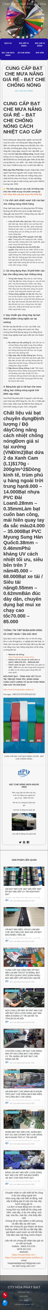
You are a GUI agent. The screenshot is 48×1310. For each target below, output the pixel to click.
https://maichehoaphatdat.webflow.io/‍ (24, 1257)
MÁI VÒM (40, 53)
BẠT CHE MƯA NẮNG (8, 54)
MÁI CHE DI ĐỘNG (40, 44)
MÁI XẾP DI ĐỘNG (24, 44)
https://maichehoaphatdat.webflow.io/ (18, 689)
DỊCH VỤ (8, 43)
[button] (40, 14)
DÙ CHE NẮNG (24, 53)
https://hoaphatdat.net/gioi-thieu (21, 657)
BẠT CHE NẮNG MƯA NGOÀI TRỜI (24, 785)
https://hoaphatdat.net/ (23, 1254)
